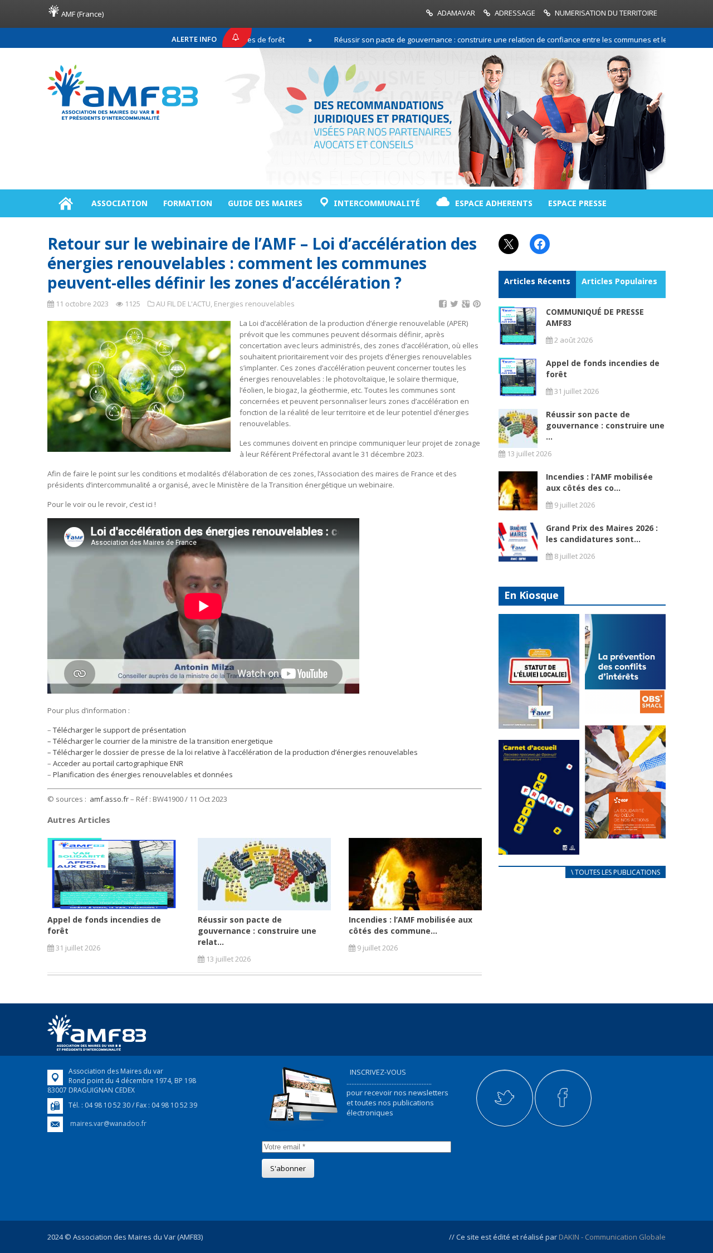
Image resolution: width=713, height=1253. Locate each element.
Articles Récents (537, 281)
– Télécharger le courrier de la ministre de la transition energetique (160, 741)
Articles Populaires (619, 281)
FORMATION (187, 203)
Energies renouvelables (254, 304)
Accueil (65, 203)
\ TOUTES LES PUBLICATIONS (615, 872)
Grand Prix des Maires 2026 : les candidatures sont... (602, 533)
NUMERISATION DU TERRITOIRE (606, 13)
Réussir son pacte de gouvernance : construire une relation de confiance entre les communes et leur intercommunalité (490, 40)
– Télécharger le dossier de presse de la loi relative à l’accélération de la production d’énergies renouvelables (232, 752)
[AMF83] (122, 119)
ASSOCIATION (119, 203)
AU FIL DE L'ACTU (183, 304)
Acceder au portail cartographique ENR (118, 763)
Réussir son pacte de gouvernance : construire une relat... (257, 930)
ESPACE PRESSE (577, 203)
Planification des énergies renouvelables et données (143, 774)
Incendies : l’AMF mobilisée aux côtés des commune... (410, 925)
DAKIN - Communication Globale (612, 1237)
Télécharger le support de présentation (119, 730)
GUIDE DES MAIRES (265, 203)
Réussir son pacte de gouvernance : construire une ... (605, 425)
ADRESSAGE (515, 13)
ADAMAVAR (456, 13)
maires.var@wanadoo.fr (108, 1123)
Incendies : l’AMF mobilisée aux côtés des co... (599, 482)
